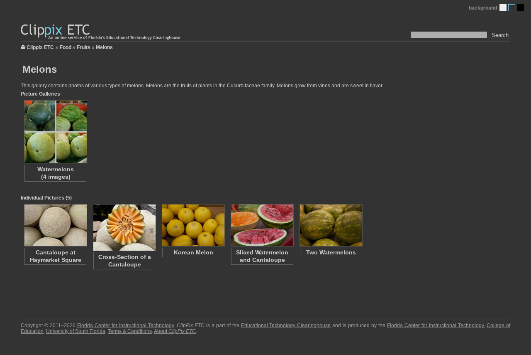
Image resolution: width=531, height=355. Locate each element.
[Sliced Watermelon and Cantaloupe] (262, 225)
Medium (511, 7)
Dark (520, 7)
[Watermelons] (55, 131)
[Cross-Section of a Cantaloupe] (124, 227)
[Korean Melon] (193, 225)
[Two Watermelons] (331, 225)
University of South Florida (75, 331)
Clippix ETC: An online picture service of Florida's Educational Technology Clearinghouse (101, 32)
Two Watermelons (331, 252)
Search (500, 35)
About (175, 331)
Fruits (83, 47)
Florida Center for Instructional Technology (125, 325)
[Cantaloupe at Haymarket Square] (55, 225)
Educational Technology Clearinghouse (286, 325)
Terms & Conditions (130, 331)
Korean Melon (193, 252)
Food (65, 47)
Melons (104, 47)
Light (503, 7)
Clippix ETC (40, 46)
